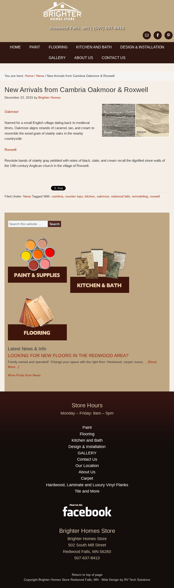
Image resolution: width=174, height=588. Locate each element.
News (27, 196)
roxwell (155, 196)
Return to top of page (87, 574)
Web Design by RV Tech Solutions (126, 579)
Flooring (56, 47)
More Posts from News (24, 375)
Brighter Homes (49, 97)
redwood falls (120, 196)
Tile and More (87, 491)
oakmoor (103, 196)
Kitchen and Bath (94, 47)
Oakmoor (12, 112)
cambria (57, 196)
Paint (34, 47)
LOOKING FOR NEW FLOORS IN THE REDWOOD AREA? (68, 355)
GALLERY (57, 58)
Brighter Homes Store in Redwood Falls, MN (87, 14)
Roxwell (10, 150)
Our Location (87, 465)
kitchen (90, 196)
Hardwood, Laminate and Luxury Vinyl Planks (87, 485)
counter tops (74, 196)
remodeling (140, 196)
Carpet (87, 478)
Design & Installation (142, 47)
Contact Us (112, 58)
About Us (83, 58)
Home (15, 47)
